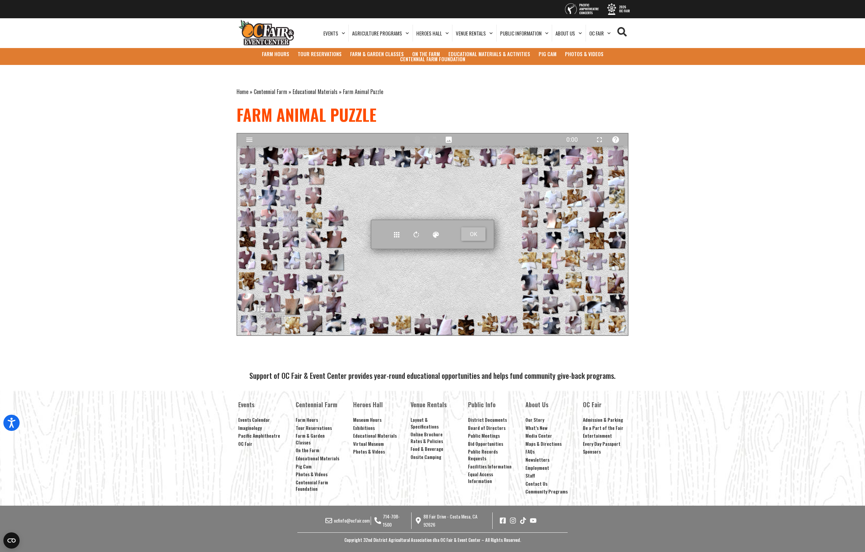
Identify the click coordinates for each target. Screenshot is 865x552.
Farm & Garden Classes (310, 439)
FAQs (530, 451)
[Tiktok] (523, 520)
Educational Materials (315, 92)
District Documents (487, 419)
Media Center (538, 435)
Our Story (534, 419)
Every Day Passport (601, 443)
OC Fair (596, 33)
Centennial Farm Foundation (312, 485)
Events (330, 33)
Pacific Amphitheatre (259, 435)
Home (242, 92)
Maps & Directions (543, 443)
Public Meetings (484, 435)
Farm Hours (307, 419)
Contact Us (536, 483)
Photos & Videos (311, 474)
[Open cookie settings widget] (11, 540)
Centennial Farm (270, 92)
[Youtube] (533, 520)
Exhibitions (364, 427)
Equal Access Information (480, 477)
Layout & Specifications (425, 423)
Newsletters (537, 459)
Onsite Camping (426, 456)
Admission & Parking (603, 419)
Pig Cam (304, 466)
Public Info (482, 404)
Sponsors (592, 451)
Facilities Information (490, 466)
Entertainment (597, 435)
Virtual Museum (368, 443)
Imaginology (250, 427)
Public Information (521, 33)
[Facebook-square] (503, 520)
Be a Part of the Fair (603, 427)
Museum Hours (367, 419)
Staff (530, 475)
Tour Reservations (314, 427)
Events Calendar (254, 419)
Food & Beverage (427, 448)
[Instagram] (513, 520)
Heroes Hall (429, 33)
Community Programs (546, 491)
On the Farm (307, 450)
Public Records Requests (483, 455)
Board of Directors (486, 427)
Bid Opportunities (485, 443)
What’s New (536, 427)
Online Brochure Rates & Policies (427, 437)
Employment (537, 467)
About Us (565, 33)
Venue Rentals (471, 33)
